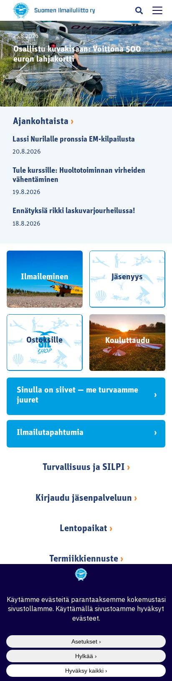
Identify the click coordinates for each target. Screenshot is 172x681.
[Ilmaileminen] (45, 279)
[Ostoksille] (45, 342)
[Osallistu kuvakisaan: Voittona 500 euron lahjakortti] (86, 64)
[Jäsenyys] (127, 279)
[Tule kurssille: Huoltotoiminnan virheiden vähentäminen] (81, 180)
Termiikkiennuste (83, 559)
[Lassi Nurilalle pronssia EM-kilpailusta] (81, 145)
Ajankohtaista (43, 122)
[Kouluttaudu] (127, 342)
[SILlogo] (21, 10)
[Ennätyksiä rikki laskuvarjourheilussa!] (81, 216)
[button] (139, 10)
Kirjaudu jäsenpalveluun (83, 498)
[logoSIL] (65, 10)
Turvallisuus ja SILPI (84, 467)
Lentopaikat (83, 529)
